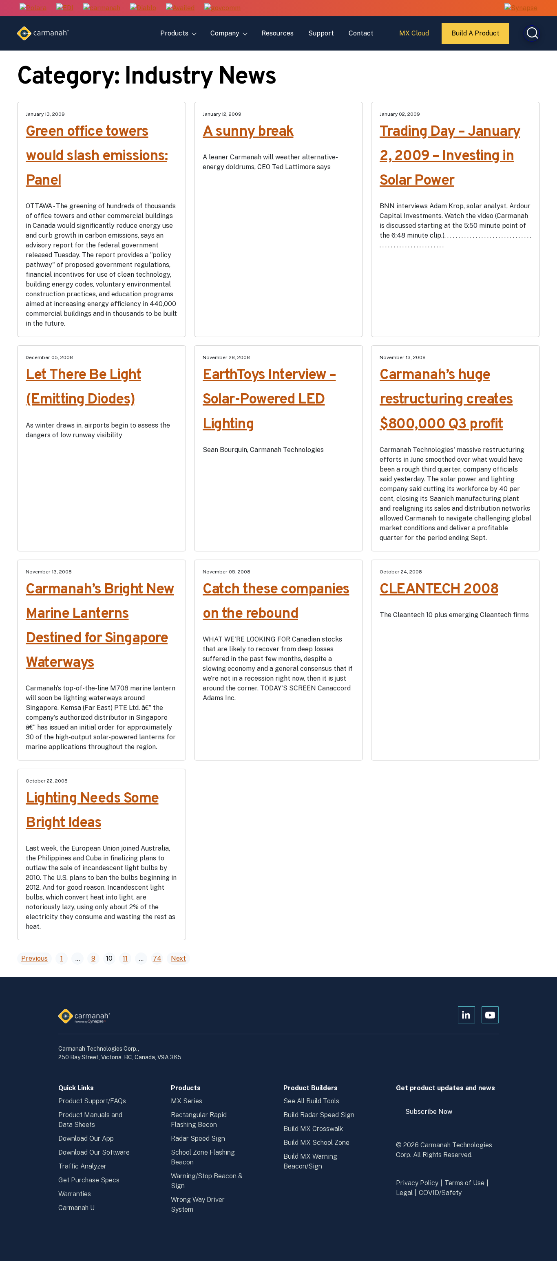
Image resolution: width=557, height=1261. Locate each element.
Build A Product (475, 36)
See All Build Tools (311, 1101)
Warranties (74, 1194)
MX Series (186, 1101)
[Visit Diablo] (143, 8)
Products (174, 33)
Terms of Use (464, 1183)
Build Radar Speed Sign (318, 1115)
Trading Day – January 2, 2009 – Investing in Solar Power (450, 156)
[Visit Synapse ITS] (520, 8)
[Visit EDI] (64, 8)
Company (224, 33)
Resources (277, 33)
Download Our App (86, 1138)
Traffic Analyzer (82, 1166)
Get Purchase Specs (88, 1180)
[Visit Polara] (33, 8)
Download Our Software (94, 1152)
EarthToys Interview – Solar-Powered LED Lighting (269, 400)
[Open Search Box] (532, 33)
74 (157, 958)
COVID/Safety (440, 1193)
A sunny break (248, 132)
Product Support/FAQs (92, 1101)
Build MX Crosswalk (313, 1129)
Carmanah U (76, 1208)
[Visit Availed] (180, 8)
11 (125, 958)
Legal (404, 1193)
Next (178, 958)
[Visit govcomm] (222, 8)
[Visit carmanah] (101, 8)
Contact (361, 33)
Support (321, 33)
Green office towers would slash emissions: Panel (96, 156)
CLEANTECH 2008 (439, 589)
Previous (34, 958)
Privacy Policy (417, 1183)
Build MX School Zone (316, 1142)
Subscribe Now (432, 1115)
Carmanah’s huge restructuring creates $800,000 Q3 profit (446, 400)
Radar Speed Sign (198, 1138)
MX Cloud (415, 36)
